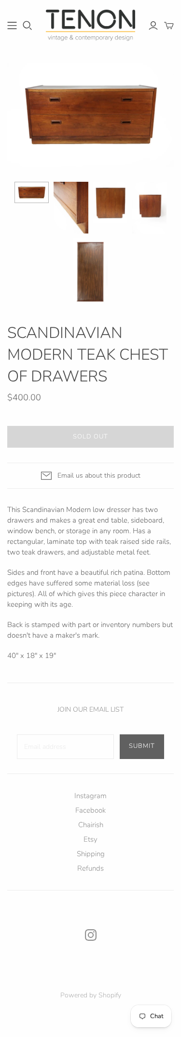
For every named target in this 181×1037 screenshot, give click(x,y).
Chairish (90, 825)
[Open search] (27, 25)
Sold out (90, 436)
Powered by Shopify (90, 995)
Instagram (90, 796)
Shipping (91, 854)
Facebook (90, 810)
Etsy (90, 839)
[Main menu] (12, 25)
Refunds (90, 868)
